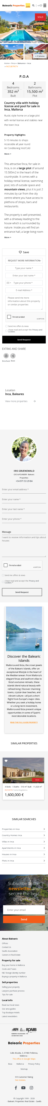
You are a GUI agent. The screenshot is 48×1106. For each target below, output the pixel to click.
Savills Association (9, 951)
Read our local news (10, 1005)
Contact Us (6, 947)
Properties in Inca (10, 829)
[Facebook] (16, 1087)
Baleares (21, 63)
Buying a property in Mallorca (14, 976)
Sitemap (24, 1069)
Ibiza (10, 1064)
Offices (5, 943)
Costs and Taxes (9, 969)
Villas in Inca (8, 841)
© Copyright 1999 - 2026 (24, 1098)
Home (6, 63)
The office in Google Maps (24, 1059)
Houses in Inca (9, 854)
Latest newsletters (9, 1016)
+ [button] (38, 5)
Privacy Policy (34, 1064)
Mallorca (20, 1064)
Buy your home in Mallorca (13, 965)
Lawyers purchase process (13, 991)
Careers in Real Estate (11, 955)
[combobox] (9, 282)
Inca (29, 63)
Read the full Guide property (24, 722)
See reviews (20, 1080)
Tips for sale (7, 994)
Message (6, 531)
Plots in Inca (8, 860)
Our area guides (9, 1009)
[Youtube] (23, 1087)
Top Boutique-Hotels (11, 1012)
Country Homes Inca (12, 835)
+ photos (40, 56)
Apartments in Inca (11, 848)
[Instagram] (31, 1087)
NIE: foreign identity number (13, 973)
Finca (13, 63)
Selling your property (11, 987)
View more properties (16, 401)
